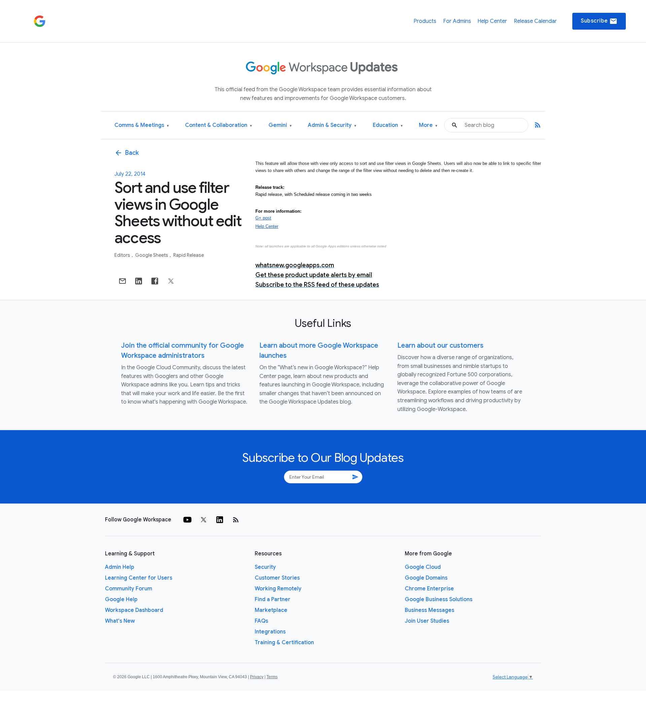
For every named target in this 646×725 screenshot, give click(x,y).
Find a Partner (272, 599)
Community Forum (128, 588)
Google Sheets (152, 255)
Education (388, 125)
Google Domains (426, 578)
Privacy (256, 677)
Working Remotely (278, 588)
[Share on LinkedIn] (139, 281)
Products (425, 21)
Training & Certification (284, 642)
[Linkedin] (220, 520)
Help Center (492, 21)
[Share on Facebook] (155, 281)
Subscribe (599, 21)
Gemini (280, 125)
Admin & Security (332, 125)
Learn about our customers (440, 345)
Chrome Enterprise (429, 588)
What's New (120, 621)
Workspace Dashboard (134, 610)
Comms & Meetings (141, 125)
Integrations (270, 631)
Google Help (121, 599)
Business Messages (429, 610)
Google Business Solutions (438, 599)
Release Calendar (535, 21)
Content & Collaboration (218, 125)
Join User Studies (427, 621)
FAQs (261, 621)
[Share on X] (171, 281)
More (428, 125)
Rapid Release (188, 255)
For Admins (457, 21)
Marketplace (271, 610)
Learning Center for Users (138, 578)
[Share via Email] (122, 281)
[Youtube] (187, 520)
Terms (272, 677)
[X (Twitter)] (203, 520)
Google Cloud (423, 567)
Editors (122, 255)
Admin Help (119, 567)
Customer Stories (277, 578)
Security (265, 567)
